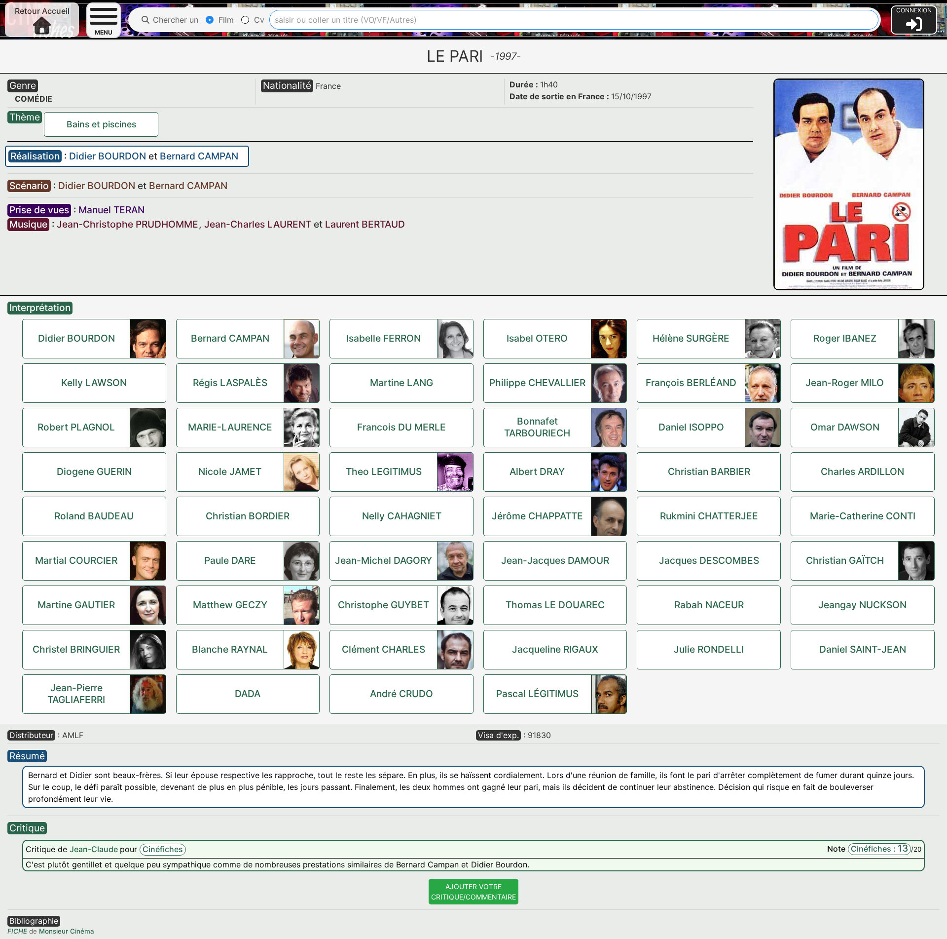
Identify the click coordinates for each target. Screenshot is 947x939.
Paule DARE (230, 560)
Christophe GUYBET (383, 605)
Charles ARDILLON (862, 471)
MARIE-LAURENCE (230, 427)
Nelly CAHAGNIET (401, 516)
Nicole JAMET (229, 471)
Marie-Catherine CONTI (862, 516)
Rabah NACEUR (709, 605)
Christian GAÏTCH (845, 560)
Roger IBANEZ (844, 338)
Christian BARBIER (709, 471)
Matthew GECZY (230, 605)
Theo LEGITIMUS (384, 471)
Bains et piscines (101, 124)
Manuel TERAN (111, 210)
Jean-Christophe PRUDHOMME (127, 224)
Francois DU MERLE (401, 427)
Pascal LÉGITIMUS (537, 694)
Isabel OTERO (537, 338)
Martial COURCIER (76, 560)
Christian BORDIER (248, 516)
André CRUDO (401, 694)
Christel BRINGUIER (76, 649)
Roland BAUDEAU (94, 516)
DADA (247, 694)
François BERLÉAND (691, 383)
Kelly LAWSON (94, 383)
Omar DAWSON (844, 427)
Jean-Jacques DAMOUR (555, 560)
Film (225, 20)
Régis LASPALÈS (230, 383)
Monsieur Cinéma (66, 931)
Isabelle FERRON (383, 338)
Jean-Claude (95, 849)
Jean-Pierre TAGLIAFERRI (76, 693)
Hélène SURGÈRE (691, 338)
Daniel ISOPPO (691, 427)
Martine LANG (401, 383)
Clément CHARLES (383, 649)
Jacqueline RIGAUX (555, 649)
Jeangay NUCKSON (862, 605)
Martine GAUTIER (76, 605)
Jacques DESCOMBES (709, 560)
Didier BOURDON (108, 156)
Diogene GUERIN (94, 471)
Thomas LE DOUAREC (555, 605)
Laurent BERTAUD (365, 224)
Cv (258, 20)
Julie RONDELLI (709, 649)
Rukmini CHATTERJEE (709, 516)
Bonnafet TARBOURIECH (537, 427)
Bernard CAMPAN (199, 156)
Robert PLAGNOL (76, 427)
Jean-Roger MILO (844, 383)
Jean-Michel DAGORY (383, 560)
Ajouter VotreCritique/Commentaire (473, 891)
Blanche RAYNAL (230, 649)
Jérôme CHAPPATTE (537, 516)
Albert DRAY (537, 471)
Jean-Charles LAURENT (257, 224)
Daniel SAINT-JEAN (862, 649)
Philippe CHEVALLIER (537, 383)
